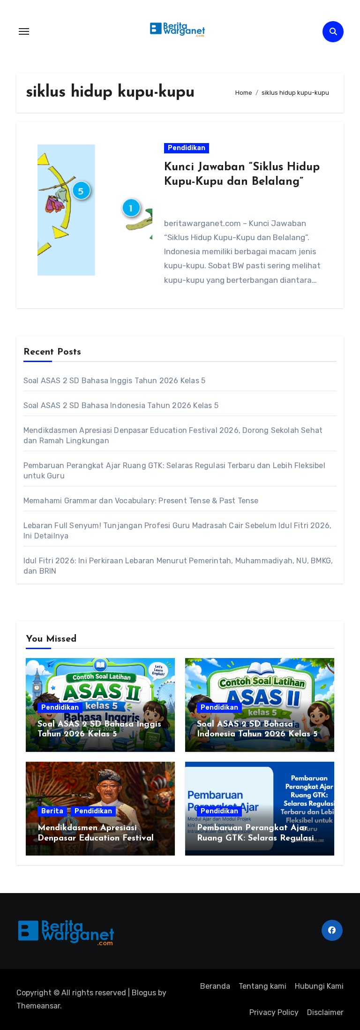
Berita (52, 811)
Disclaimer (325, 1012)
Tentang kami (262, 986)
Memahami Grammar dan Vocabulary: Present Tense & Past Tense (141, 500)
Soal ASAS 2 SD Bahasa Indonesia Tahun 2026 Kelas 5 (120, 405)
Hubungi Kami (319, 986)
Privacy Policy (274, 1012)
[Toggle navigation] (23, 31)
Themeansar (38, 1005)
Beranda (215, 986)
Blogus (144, 992)
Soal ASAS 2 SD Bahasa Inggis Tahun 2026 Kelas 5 (114, 380)
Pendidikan (186, 148)
